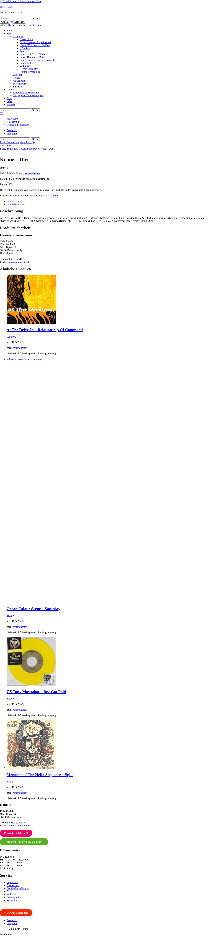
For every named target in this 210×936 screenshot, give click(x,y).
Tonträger (18, 36)
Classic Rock (26, 39)
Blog (9, 98)
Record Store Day (29, 68)
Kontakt (11, 104)
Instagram (12, 133)
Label (9, 101)
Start (2, 148)
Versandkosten (32, 173)
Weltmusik (25, 66)
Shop (9, 33)
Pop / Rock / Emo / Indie (32, 54)
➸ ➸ (24, 841)
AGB (9, 891)
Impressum (12, 118)
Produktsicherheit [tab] (16, 204)
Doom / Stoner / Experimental (35, 42)
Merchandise (19, 83)
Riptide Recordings (30, 71)
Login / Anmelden (9, 142)
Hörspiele (25, 48)
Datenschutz (13, 121)
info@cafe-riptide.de (19, 262)
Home (10, 30)
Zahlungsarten (14, 897)
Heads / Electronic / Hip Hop (35, 45)
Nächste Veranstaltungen (26, 92)
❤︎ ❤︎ (16, 833)
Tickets (17, 77)
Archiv (10, 89)
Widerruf (11, 894)
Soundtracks (26, 63)
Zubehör (17, 74)
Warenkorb (27, 142)
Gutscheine (19, 80)
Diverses (17, 86)
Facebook (12, 130)
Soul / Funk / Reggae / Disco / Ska (38, 60)
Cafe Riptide (6, 7)
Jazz (22, 51)
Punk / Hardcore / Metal (32, 57)
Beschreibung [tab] (14, 201)
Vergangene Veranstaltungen (28, 95)
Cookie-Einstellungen (18, 124)
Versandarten (13, 900)
